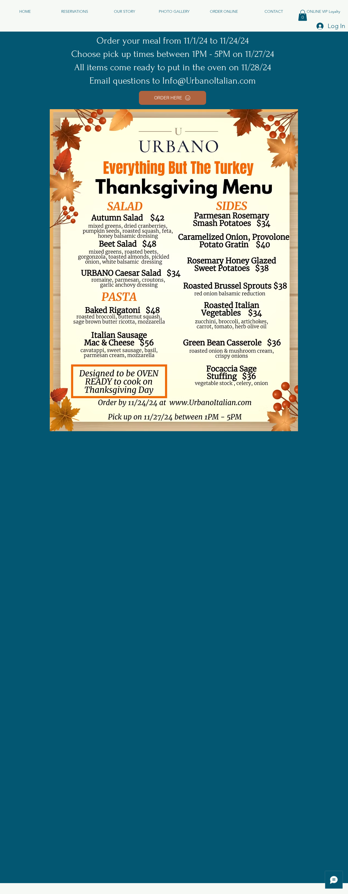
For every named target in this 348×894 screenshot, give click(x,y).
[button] (302, 15)
